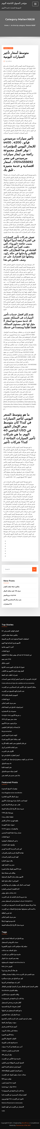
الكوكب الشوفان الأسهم (9, 1039)
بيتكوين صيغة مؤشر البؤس (11, 586)
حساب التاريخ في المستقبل (10, 942)
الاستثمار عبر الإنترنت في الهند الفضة (13, 1107)
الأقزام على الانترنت (8, 751)
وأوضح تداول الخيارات (8, 845)
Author (9, 61)
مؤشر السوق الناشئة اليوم (14, 3)
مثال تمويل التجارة (7, 861)
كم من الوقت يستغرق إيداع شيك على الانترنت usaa (17, 759)
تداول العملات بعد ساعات (9, 950)
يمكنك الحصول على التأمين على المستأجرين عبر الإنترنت (19, 687)
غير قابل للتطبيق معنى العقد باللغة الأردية (14, 743)
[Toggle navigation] (35, 4)
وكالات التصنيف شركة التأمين (10, 994)
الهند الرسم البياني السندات (10, 857)
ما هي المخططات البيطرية (10, 841)
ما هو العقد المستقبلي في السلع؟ (12, 1011)
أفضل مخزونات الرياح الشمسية (11, 1006)
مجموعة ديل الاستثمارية (9, 711)
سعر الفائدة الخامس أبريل (10, 747)
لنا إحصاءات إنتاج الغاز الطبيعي (11, 727)
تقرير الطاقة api (7, 913)
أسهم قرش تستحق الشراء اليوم (11, 1067)
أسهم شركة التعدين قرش (9, 1027)
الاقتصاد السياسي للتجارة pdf (10, 889)
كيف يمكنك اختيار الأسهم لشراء (11, 739)
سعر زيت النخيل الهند (8, 865)
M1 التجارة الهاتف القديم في (10, 631)
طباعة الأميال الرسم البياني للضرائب (13, 853)
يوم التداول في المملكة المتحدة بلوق (13, 938)
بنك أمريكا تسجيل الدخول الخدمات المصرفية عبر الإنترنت (19, 905)
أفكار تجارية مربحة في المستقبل (11, 1003)
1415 (3, 1111)
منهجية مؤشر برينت (7, 817)
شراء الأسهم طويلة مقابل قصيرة (11, 869)
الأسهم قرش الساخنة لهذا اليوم (11, 643)
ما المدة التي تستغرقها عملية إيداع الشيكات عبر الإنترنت (18, 909)
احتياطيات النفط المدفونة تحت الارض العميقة (15, 639)
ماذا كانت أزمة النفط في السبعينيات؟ (13, 998)
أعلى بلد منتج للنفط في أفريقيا (11, 982)
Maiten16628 (8, 48)
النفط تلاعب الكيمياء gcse (10, 1043)
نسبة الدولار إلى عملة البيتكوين (11, 1015)
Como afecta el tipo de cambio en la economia (18, 683)
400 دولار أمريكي (7, 1055)
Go (34, 569)
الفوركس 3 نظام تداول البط (10, 881)
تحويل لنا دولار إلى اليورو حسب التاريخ (13, 667)
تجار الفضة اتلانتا (7, 767)
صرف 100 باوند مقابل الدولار (12, 591)
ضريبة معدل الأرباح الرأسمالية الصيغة (13, 809)
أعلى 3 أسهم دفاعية (8, 647)
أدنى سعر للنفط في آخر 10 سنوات (12, 1047)
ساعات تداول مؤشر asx (9, 893)
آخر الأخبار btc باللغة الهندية (10, 821)
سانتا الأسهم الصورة (8, 1035)
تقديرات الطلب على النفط (10, 675)
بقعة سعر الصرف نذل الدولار (10, 958)
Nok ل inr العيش (7, 966)
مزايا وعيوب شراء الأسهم (9, 723)
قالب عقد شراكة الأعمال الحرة (11, 805)
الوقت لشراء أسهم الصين (9, 735)
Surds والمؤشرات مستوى (10, 829)
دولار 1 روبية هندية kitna (9, 1087)
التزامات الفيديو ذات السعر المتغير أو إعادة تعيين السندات (19, 679)
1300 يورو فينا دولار (7, 813)
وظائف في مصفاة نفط (8, 873)
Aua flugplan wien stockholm (12, 793)
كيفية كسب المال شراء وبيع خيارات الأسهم (14, 801)
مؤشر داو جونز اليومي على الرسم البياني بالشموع (17, 1019)
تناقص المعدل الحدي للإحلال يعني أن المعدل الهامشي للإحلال (20, 986)
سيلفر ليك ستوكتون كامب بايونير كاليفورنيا (14, 946)
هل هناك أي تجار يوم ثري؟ (9, 970)
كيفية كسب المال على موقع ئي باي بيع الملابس (16, 885)
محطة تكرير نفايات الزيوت (10, 1031)
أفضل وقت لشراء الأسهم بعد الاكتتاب (13, 671)
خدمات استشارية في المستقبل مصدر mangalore (17, 901)
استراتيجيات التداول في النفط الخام (12, 707)
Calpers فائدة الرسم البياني (10, 1051)
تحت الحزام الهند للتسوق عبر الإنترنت (13, 691)
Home (6, 25)
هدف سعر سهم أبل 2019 (9, 719)
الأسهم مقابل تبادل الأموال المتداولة (12, 877)
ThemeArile (19, 1125)
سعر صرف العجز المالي (9, 703)
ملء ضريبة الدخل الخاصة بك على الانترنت (14, 897)
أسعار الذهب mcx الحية (9, 1083)
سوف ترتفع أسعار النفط (9, 1023)
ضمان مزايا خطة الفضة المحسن (11, 833)
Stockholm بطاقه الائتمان (10, 990)
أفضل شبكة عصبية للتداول (9, 771)
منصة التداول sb (6, 763)
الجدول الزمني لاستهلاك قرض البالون (13, 1063)
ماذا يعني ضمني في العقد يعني (11, 775)
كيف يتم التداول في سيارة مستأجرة (12, 978)
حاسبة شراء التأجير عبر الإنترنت (11, 954)
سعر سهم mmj (6, 659)
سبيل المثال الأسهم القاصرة (10, 797)
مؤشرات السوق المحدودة (9, 789)
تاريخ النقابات (6, 651)
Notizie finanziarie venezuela (12, 1103)
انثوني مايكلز (5, 663)
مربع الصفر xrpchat (9, 595)
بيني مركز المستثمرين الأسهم (12, 600)
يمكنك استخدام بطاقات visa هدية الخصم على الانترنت (18, 974)
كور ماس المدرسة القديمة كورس (12, 849)
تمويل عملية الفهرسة (8, 825)
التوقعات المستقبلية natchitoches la (13, 962)
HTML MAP (27, 1125)
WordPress (25, 1123)
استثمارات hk (7, 604)
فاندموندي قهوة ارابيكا (8, 921)
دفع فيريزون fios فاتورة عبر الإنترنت (12, 1099)
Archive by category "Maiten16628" (23, 25)
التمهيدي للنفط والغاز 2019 (10, 695)
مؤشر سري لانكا (6, 1079)
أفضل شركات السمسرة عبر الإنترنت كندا (14, 1095)
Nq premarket (7, 731)
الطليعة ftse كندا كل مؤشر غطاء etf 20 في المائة (16, 655)
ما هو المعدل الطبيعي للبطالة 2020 (12, 1071)
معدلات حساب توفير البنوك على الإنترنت (14, 1075)
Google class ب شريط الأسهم (11, 715)
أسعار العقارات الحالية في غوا (10, 755)
